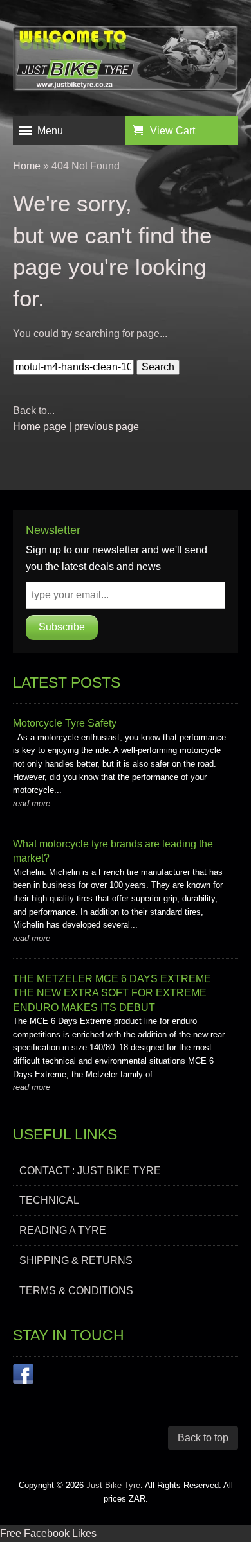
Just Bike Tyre (113, 1485)
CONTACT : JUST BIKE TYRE (90, 1170)
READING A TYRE (62, 1230)
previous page (106, 426)
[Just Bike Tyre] (125, 61)
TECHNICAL (49, 1200)
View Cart (172, 130)
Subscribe (62, 626)
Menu (50, 130)
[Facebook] (23, 1376)
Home (27, 165)
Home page (39, 426)
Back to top (203, 1437)
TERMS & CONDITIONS (76, 1290)
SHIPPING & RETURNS (76, 1260)
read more (31, 803)
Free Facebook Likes (48, 1533)
